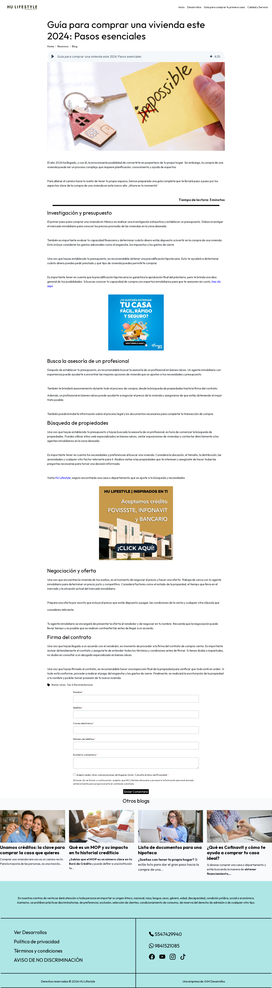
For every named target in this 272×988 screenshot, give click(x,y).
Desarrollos (194, 7)
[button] (52, 56)
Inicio (182, 7)
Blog (74, 46)
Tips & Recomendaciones (80, 684)
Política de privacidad (36, 941)
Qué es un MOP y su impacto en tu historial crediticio (98, 849)
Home (50, 46)
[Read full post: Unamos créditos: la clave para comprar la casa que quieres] (32, 826)
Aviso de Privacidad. (157, 775)
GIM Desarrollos (214, 981)
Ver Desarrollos (30, 932)
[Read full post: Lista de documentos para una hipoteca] (170, 826)
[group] (136, 56)
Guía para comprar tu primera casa (224, 7)
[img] (211, 56)
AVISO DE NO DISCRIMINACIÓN (48, 960)
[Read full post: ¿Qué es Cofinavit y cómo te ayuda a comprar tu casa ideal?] (239, 826)
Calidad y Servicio (257, 7)
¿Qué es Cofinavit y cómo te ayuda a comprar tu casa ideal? (236, 852)
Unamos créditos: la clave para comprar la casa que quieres (32, 849)
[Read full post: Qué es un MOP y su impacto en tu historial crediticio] (101, 826)
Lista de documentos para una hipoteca (170, 849)
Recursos (63, 46)
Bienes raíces (59, 684)
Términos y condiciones (38, 951)
